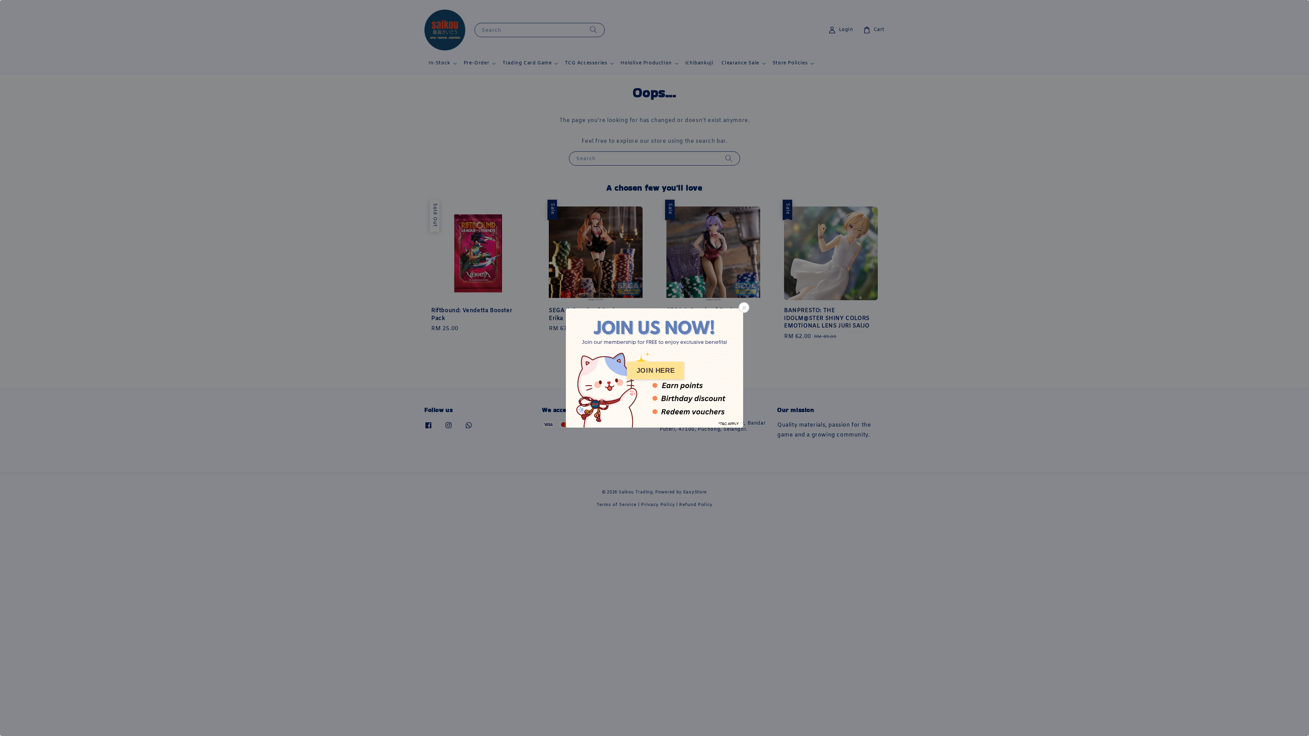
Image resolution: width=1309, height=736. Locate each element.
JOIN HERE (655, 370)
